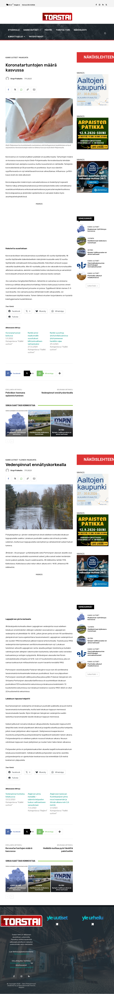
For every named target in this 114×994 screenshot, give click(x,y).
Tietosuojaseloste (21, 954)
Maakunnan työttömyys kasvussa (16, 433)
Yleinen (39, 430)
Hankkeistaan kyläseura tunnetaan (39, 433)
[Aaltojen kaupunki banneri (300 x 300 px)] (92, 105)
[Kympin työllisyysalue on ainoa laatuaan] (62, 423)
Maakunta (23, 57)
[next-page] (11, 441)
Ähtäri (61, 430)
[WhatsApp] (21, 89)
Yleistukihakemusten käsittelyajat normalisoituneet (96, 265)
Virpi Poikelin (16, 79)
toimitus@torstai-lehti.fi (20, 963)
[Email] (34, 89)
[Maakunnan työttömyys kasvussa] (17, 423)
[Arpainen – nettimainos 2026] (92, 148)
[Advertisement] (39, 225)
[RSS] (103, 5)
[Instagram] (99, 5)
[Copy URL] (27, 89)
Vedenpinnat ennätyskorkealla (57, 393)
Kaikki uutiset (12, 57)
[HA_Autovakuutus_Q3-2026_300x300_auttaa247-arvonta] (92, 192)
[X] (106, 5)
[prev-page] (7, 441)
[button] (105, 33)
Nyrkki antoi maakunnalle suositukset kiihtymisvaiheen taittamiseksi (35, 338)
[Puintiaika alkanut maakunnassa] (81, 275)
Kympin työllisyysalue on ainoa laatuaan (61, 433)
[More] (60, 373)
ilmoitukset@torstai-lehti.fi (21, 967)
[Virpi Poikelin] (8, 78)
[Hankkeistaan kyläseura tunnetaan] (39, 423)
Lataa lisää (91, 286)
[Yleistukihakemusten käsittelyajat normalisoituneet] (81, 264)
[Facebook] (96, 5)
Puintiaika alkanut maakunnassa (95, 276)
